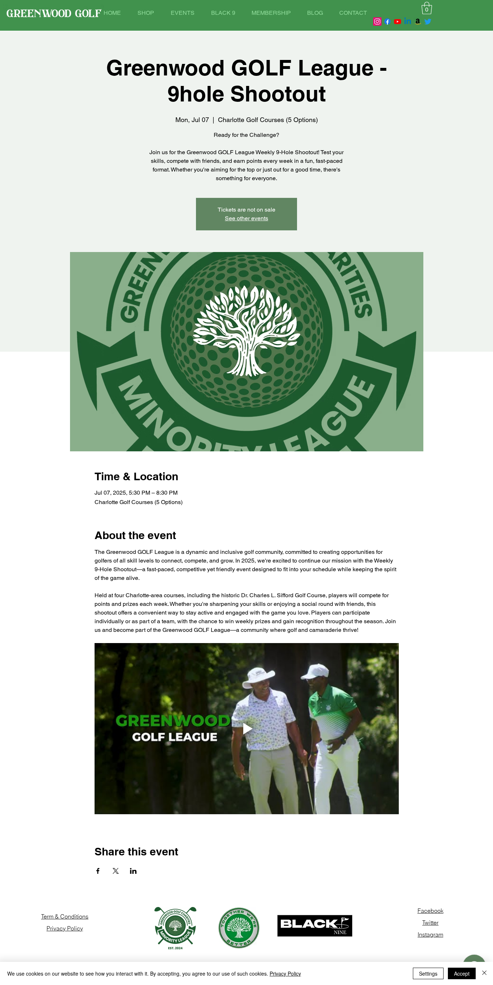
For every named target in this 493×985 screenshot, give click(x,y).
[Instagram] (377, 21)
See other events (246, 218)
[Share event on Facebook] (98, 871)
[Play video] (247, 728)
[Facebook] (387, 21)
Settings (428, 973)
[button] (427, 8)
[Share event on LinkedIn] (133, 871)
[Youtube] (397, 21)
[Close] (484, 973)
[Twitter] (428, 21)
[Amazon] (418, 21)
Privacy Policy (285, 973)
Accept (462, 973)
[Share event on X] (115, 871)
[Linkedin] (407, 21)
